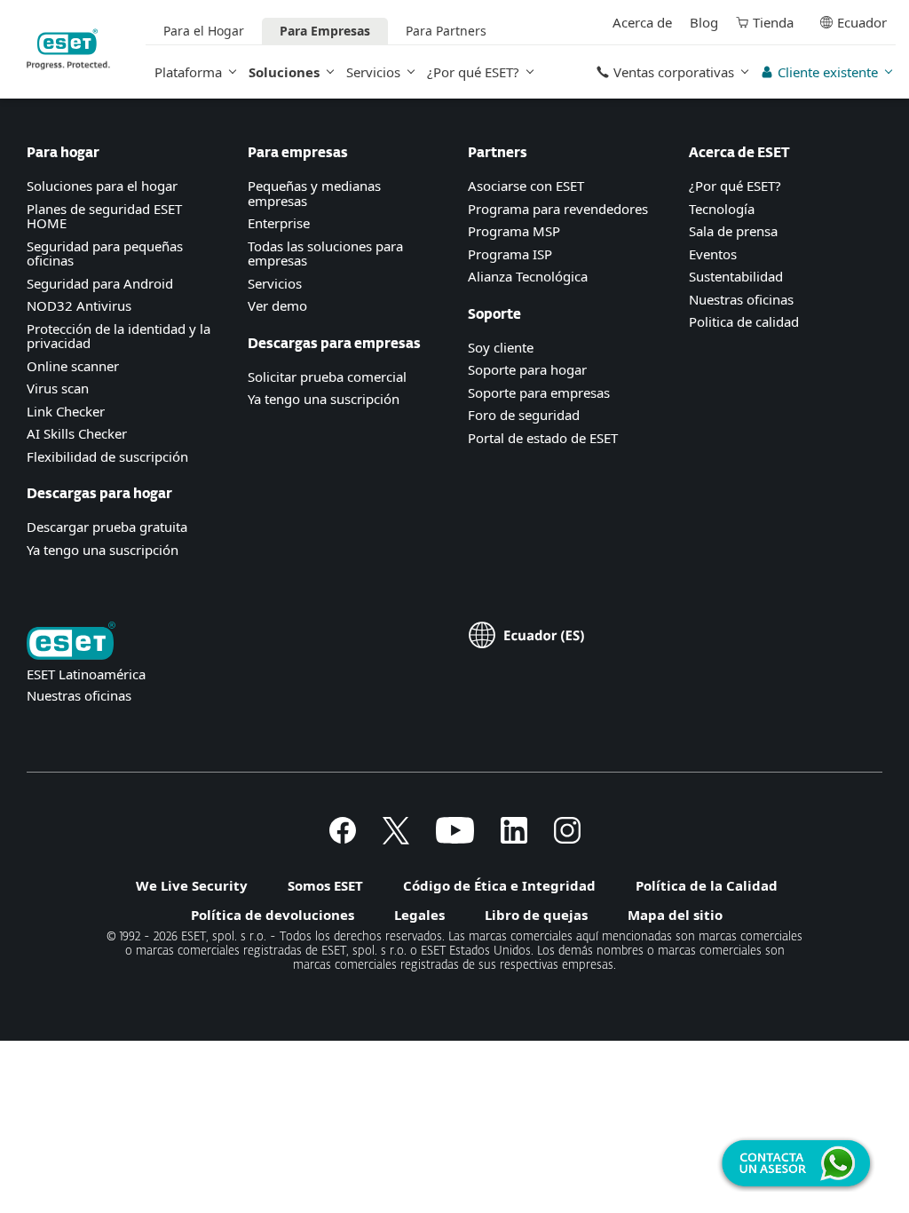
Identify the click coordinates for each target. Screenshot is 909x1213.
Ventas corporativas (673, 72)
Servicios (373, 72)
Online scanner (73, 366)
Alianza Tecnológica (528, 276)
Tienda (773, 22)
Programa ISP (510, 254)
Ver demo (277, 305)
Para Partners (446, 30)
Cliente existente (828, 72)
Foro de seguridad (524, 415)
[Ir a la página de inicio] (71, 642)
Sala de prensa (733, 231)
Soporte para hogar (527, 369)
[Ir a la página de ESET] (68, 49)
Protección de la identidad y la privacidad (118, 336)
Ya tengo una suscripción (102, 550)
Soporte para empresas (539, 392)
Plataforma (188, 72)
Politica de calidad (744, 321)
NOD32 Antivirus (79, 305)
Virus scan (58, 388)
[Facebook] (342, 838)
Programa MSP (514, 231)
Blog (704, 22)
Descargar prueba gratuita (107, 526)
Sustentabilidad (736, 276)
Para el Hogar (203, 30)
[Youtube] (454, 838)
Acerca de (642, 22)
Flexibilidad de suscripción (107, 456)
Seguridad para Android (100, 283)
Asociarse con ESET (526, 185)
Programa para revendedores (558, 209)
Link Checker (66, 411)
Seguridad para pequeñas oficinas (105, 253)
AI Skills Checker (77, 433)
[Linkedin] (514, 838)
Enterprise (279, 223)
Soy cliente (501, 347)
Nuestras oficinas (741, 299)
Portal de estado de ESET (543, 438)
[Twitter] (396, 838)
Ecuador (862, 22)
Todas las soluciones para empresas (325, 253)
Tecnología (722, 209)
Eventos (713, 254)
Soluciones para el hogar (102, 185)
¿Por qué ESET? (473, 72)
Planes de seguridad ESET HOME (104, 216)
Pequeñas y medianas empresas (314, 193)
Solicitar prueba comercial (327, 376)
